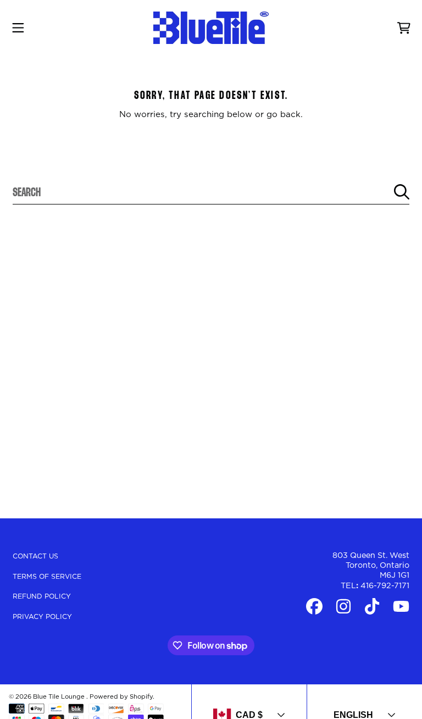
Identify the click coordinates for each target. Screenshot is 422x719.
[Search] (401, 192)
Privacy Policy (42, 616)
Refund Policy (42, 596)
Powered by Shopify (121, 697)
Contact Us (35, 556)
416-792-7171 (384, 586)
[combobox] (211, 191)
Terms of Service (47, 576)
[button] (18, 28)
